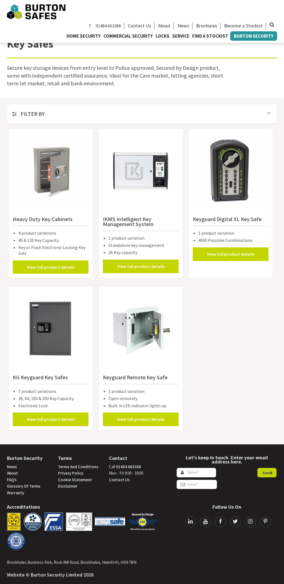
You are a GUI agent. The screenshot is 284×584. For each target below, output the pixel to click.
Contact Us (139, 26)
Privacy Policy (70, 473)
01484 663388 (108, 26)
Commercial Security (128, 36)
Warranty (15, 492)
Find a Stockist (210, 36)
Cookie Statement (75, 479)
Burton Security (253, 36)
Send (267, 472)
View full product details (50, 267)
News (183, 26)
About (164, 26)
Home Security (84, 36)
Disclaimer (67, 486)
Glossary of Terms (23, 486)
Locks (162, 36)
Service (180, 36)
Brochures (206, 26)
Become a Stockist (243, 26)
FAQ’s (12, 479)
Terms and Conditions (78, 466)
